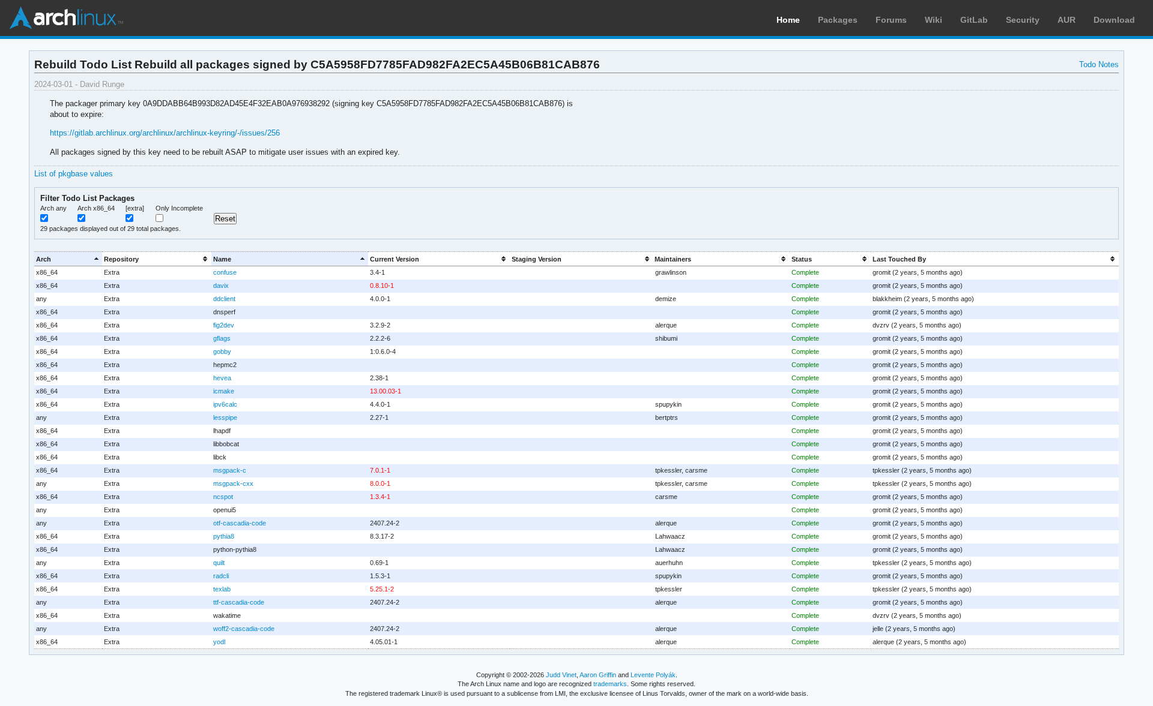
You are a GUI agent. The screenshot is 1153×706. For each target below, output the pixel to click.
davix (221, 285)
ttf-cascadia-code (238, 602)
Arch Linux (66, 18)
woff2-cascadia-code (243, 628)
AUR (1067, 20)
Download (1114, 20)
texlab (222, 589)
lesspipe (225, 417)
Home (788, 20)
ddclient (224, 298)
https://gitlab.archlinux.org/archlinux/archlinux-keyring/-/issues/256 (165, 132)
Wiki (933, 20)
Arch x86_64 (96, 208)
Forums (891, 20)
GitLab (974, 20)
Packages (838, 20)
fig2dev (223, 325)
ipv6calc (225, 404)
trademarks (610, 683)
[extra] (135, 208)
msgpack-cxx (233, 483)
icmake (223, 391)
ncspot (223, 496)
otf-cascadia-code (239, 523)
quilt (219, 562)
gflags (222, 338)
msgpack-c (229, 470)
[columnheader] (68, 258)
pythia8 (223, 536)
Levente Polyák (653, 674)
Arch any (53, 208)
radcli (221, 575)
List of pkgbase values (73, 173)
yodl (219, 641)
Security (1023, 20)
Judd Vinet (561, 674)
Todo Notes (1099, 64)
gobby (222, 351)
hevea (222, 377)
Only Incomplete (179, 208)
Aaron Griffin (598, 674)
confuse (225, 272)
